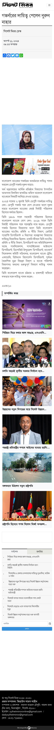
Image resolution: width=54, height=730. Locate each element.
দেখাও (27, 629)
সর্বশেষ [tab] (14, 551)
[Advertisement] (27, 89)
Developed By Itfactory (27, 728)
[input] (24, 623)
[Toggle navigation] (49, 5)
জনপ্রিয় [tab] (40, 551)
